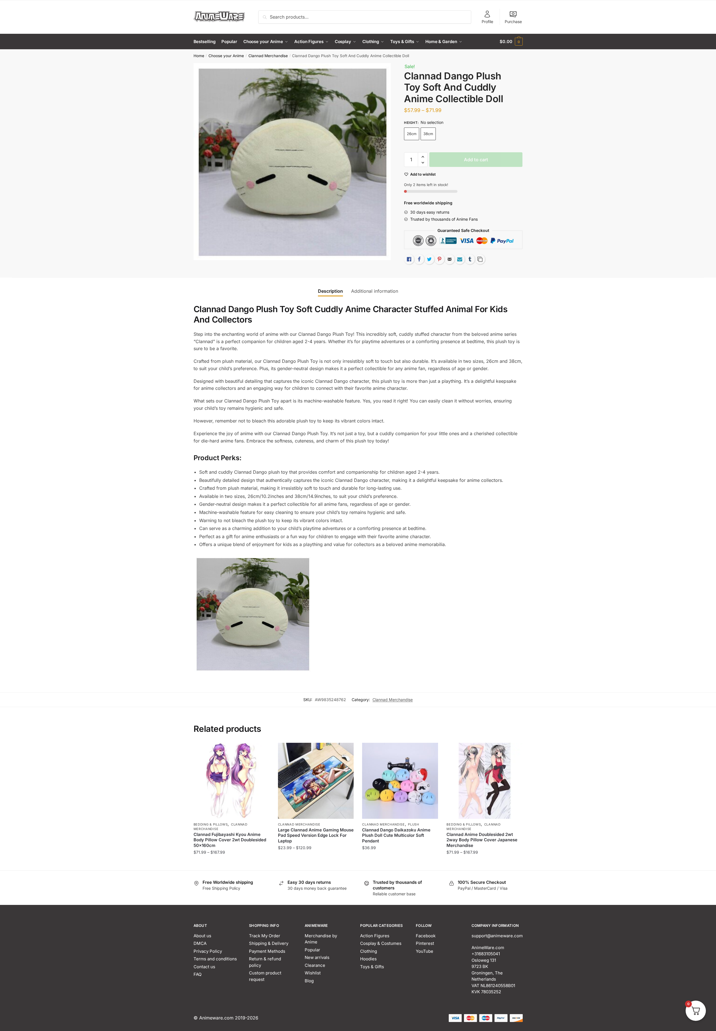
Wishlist (313, 973)
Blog (309, 980)
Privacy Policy (208, 951)
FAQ (197, 974)
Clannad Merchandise (268, 55)
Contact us (204, 966)
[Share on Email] (450, 259)
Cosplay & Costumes (380, 943)
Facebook (426, 935)
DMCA (200, 943)
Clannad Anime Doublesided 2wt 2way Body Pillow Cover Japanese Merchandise (481, 840)
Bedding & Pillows (211, 824)
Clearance (315, 965)
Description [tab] (330, 291)
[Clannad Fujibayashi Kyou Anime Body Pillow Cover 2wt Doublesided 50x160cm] (232, 781)
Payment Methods (267, 951)
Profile (487, 21)
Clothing (368, 951)
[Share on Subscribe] (460, 259)
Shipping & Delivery (268, 943)
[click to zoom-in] (292, 161)
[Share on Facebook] (419, 259)
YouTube (424, 951)
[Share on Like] (409, 259)
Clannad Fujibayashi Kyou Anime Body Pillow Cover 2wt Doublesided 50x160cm (230, 840)
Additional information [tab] (374, 291)
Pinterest (425, 943)
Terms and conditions (215, 958)
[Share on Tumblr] (470, 259)
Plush (413, 824)
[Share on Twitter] (429, 259)
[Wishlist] (261, 751)
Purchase (513, 21)
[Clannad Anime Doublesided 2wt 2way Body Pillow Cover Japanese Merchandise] (484, 781)
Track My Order (264, 935)
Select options (231, 863)
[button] (422, 157)
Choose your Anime (226, 55)
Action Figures (374, 935)
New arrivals (317, 957)
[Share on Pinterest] (439, 259)
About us (202, 935)
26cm (411, 133)
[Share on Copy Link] (480, 259)
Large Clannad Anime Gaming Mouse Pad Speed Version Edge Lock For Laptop (316, 835)
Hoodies (368, 958)
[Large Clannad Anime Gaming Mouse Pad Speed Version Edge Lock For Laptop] (316, 781)
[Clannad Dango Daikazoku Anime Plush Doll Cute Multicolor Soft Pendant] (400, 781)
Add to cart (476, 159)
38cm (428, 133)
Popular (312, 949)
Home (199, 55)
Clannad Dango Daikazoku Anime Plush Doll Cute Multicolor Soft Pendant (396, 835)
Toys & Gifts (372, 966)
